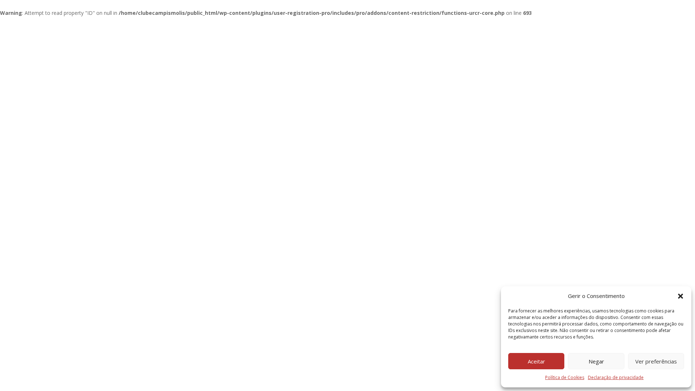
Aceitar (536, 361)
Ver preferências (656, 361)
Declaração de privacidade (616, 377)
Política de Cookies (564, 377)
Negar (596, 361)
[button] (680, 296)
